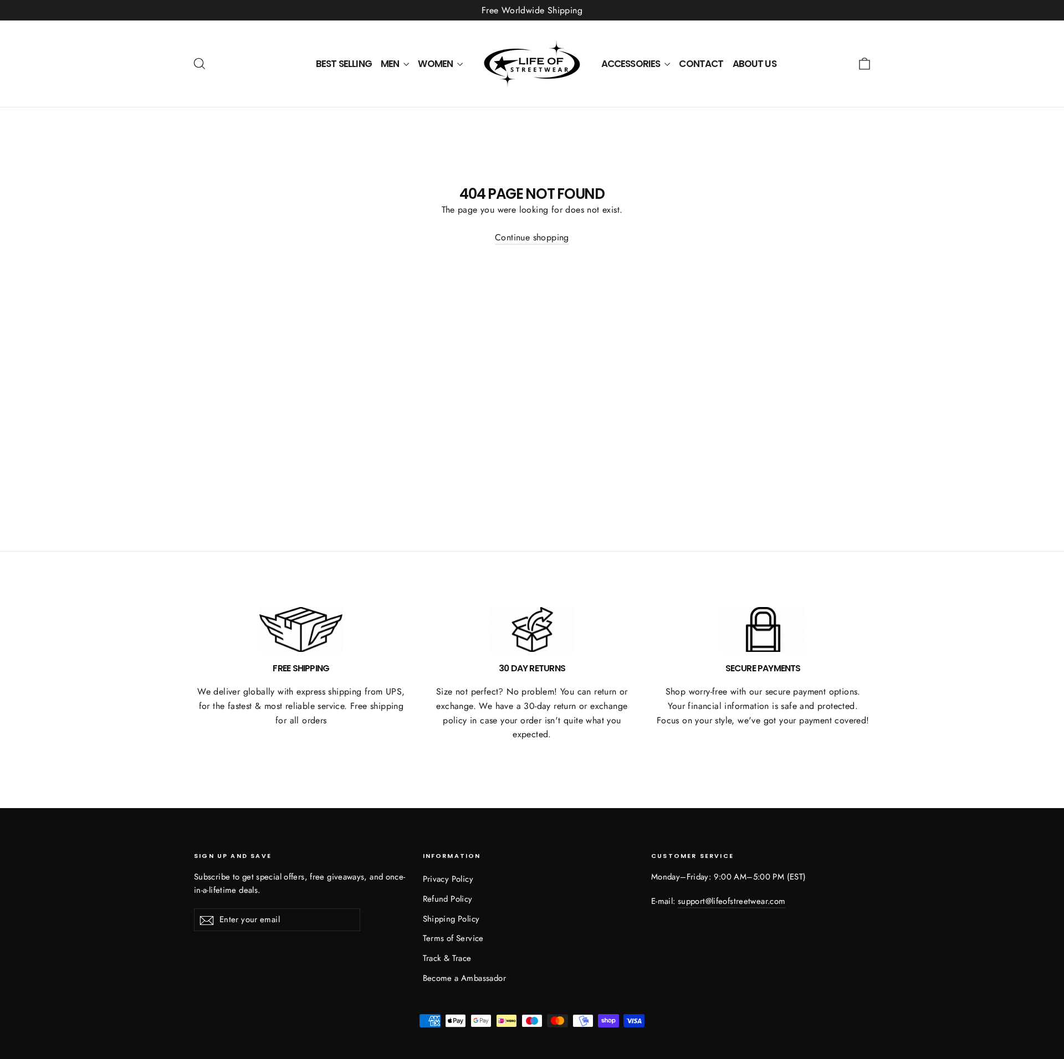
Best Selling (344, 63)
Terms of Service (453, 938)
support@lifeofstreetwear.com (731, 901)
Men (391, 63)
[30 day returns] (532, 629)
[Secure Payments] (763, 629)
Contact (701, 63)
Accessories (631, 63)
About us (754, 63)
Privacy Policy (448, 879)
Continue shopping (532, 237)
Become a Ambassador (465, 978)
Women (436, 63)
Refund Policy (448, 899)
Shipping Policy (451, 919)
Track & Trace (447, 958)
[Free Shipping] (300, 629)
